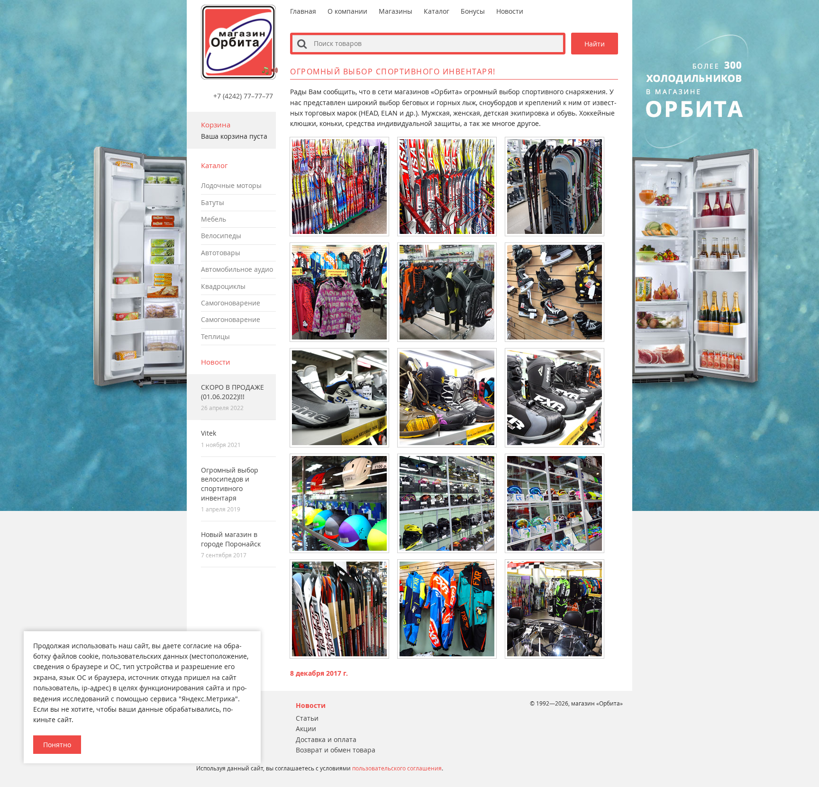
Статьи (307, 718)
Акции (306, 728)
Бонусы (473, 11)
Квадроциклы (223, 286)
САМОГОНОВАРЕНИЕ (230, 302)
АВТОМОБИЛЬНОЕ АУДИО (237, 269)
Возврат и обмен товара (335, 749)
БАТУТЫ (212, 202)
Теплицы (215, 336)
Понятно (57, 744)
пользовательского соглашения (397, 768)
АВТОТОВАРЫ (220, 252)
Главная (303, 11)
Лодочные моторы (231, 185)
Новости (215, 362)
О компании (347, 11)
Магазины (395, 11)
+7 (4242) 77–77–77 (243, 95)
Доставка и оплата (326, 739)
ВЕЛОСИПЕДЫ (221, 235)
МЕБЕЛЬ (213, 219)
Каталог (436, 11)
